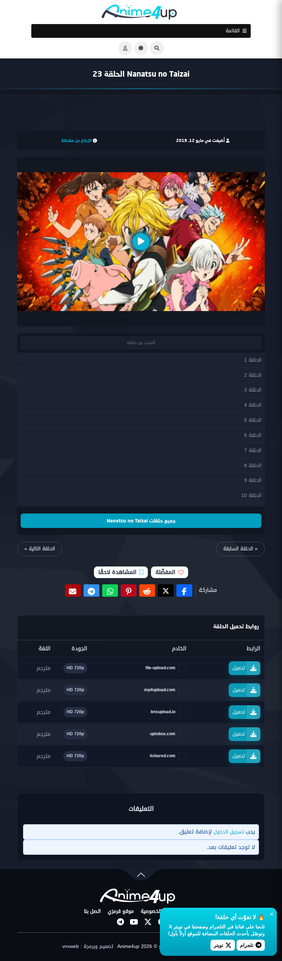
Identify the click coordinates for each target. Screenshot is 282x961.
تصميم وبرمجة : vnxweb (87, 946)
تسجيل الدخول (229, 832)
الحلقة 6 (252, 435)
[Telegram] (120, 922)
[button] (157, 48)
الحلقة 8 (252, 465)
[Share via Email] (73, 590)
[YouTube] (134, 922)
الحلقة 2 (252, 375)
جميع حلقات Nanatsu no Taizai (141, 520)
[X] (148, 922)
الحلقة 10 (251, 495)
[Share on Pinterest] (129, 590)
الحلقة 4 (252, 405)
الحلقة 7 (252, 450)
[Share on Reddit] (147, 590)
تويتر (218, 945)
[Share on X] (166, 590)
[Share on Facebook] (184, 590)
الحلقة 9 (252, 480)
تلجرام (246, 945)
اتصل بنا (92, 911)
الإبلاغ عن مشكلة (76, 140)
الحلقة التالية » (39, 548)
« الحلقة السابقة (240, 548)
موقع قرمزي (121, 911)
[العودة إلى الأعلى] (141, 876)
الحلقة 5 (252, 420)
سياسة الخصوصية (159, 911)
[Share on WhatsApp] (110, 590)
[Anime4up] (139, 13)
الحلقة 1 (252, 360)
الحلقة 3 (252, 390)
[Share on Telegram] (91, 590)
